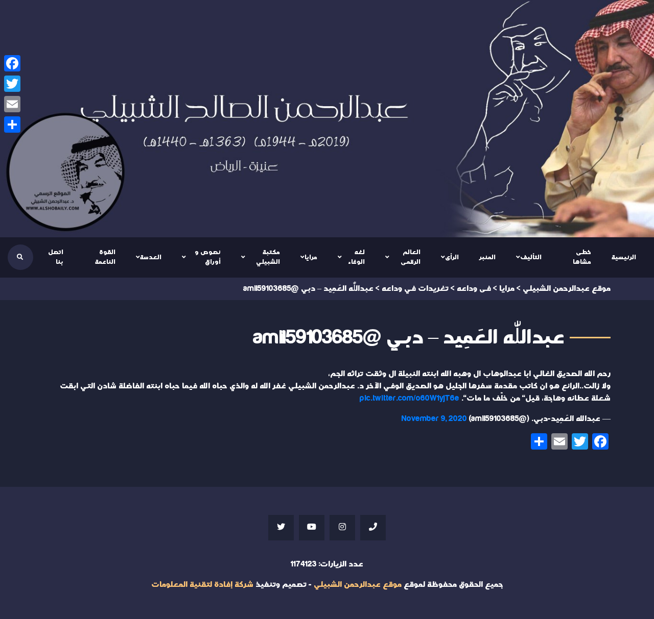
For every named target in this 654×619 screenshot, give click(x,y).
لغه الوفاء (356, 257)
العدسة (150, 257)
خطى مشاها (582, 257)
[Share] (12, 124)
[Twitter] (12, 83)
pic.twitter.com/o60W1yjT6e (409, 398)
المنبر (487, 257)
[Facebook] (12, 63)
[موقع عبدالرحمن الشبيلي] (327, 118)
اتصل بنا (55, 257)
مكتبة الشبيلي (268, 257)
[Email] (12, 104)
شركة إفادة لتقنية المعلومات (202, 584)
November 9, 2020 (434, 419)
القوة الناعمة (105, 257)
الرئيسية (624, 257)
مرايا (311, 257)
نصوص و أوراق (208, 257)
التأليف (531, 257)
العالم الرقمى (411, 257)
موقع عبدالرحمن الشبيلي (358, 584)
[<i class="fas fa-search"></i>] (20, 257)
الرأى (452, 257)
